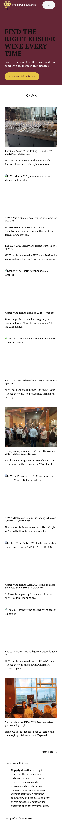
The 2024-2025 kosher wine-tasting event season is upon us (31, 382)
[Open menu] (60, 5)
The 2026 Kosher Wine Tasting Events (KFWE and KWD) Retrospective (29, 152)
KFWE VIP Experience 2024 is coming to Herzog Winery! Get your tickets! (30, 519)
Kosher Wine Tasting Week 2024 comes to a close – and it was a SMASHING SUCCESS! (31, 586)
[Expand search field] (48, 5)
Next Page (49, 752)
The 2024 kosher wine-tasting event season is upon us (31, 653)
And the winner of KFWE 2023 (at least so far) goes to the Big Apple (29, 724)
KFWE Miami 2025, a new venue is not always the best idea (31, 219)
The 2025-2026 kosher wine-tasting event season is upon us (31, 247)
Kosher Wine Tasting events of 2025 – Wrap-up (29, 313)
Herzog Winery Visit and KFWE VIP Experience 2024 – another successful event (29, 452)
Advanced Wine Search (22, 76)
